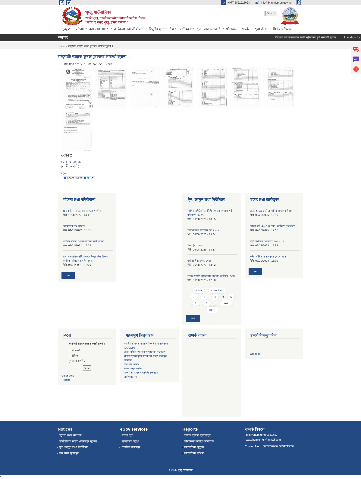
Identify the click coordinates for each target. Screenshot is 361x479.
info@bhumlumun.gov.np (261, 434)
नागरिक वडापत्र (131, 447)
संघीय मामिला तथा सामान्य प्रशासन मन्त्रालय (144, 351)
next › (226, 303)
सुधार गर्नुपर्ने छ (79, 360)
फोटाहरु (231, 29)
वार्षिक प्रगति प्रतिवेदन (197, 435)
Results (65, 379)
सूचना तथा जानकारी (208, 29)
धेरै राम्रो (76, 350)
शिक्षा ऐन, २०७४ (195, 245)
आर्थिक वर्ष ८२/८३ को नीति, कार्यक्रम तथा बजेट (272, 226)
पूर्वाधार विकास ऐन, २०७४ (199, 260)
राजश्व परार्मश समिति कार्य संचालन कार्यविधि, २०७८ (211, 275)
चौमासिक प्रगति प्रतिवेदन (199, 441)
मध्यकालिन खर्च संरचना (74, 226)
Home (61, 45)
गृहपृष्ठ (66, 29)
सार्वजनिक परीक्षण (194, 453)
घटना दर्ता (127, 435)
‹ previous (217, 290)
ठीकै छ (75, 355)
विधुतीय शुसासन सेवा (161, 29)
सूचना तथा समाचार (71, 161)
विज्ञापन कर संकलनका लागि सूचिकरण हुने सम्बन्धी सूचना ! (301, 37)
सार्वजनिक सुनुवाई (194, 447)
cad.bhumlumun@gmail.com (263, 439)
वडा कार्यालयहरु (98, 29)
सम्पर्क (245, 29)
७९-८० (64, 173)
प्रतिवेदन (185, 29)
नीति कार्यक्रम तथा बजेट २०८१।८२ (267, 241)
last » (212, 309)
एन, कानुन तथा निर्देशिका (73, 447)
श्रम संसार (261, 29)
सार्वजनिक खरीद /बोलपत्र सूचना (78, 441)
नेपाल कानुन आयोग (133, 368)
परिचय (80, 29)
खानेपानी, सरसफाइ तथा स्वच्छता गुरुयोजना (83, 210)
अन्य (68, 275)
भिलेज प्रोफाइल (282, 29)
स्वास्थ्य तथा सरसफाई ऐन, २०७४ (203, 230)
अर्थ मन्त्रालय (130, 376)
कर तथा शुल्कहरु (69, 453)
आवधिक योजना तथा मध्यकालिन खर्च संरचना (83, 241)
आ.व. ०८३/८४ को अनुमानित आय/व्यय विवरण (271, 210)
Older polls (67, 375)
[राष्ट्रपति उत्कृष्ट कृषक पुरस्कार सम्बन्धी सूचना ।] (77, 87)
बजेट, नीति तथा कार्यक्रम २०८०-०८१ (268, 256)
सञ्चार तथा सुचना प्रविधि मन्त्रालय (141, 372)
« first (198, 290)
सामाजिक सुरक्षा (130, 441)
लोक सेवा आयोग (131, 364)
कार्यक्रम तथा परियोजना (128, 29)
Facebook (254, 353)
